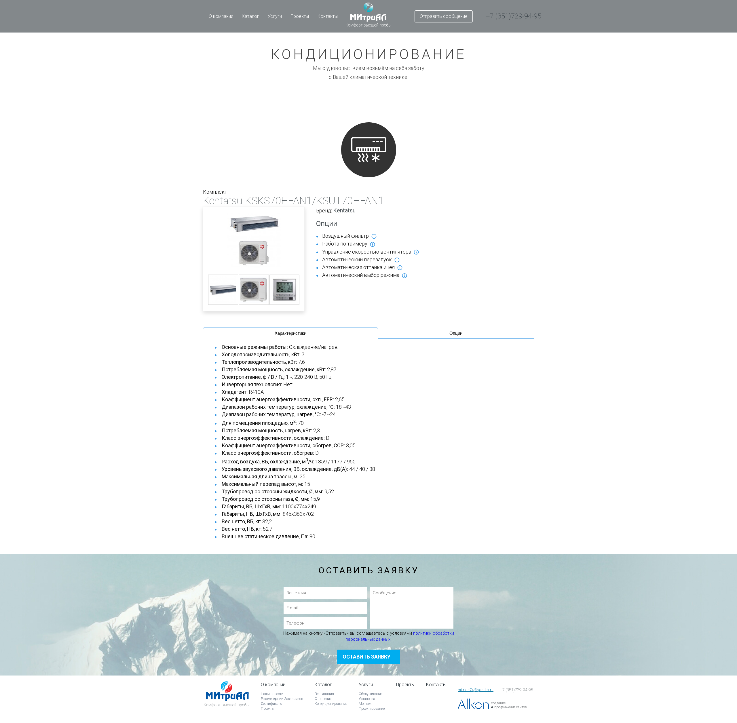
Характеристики (290, 333)
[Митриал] (226, 702)
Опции (455, 333)
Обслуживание (370, 694)
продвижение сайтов (510, 707)
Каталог (250, 16)
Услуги (275, 16)
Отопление (323, 699)
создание (498, 703)
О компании (221, 16)
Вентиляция (324, 694)
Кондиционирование (331, 704)
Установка (367, 699)
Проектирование (372, 709)
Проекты (299, 16)
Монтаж (365, 704)
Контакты (328, 16)
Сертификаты (271, 704)
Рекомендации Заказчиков (282, 699)
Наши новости (272, 694)
